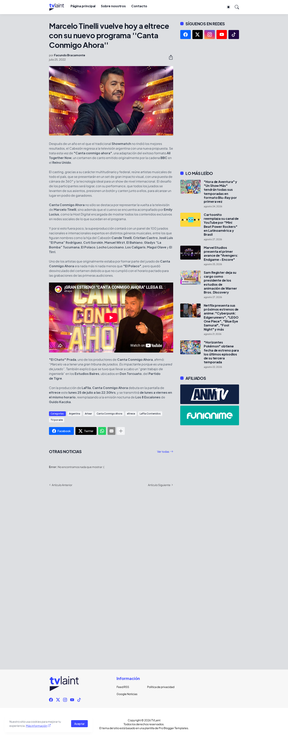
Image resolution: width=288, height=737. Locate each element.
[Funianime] (209, 415)
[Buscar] (235, 7)
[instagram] (209, 34)
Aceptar (79, 723)
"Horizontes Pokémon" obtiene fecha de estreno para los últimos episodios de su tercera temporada (221, 352)
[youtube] (221, 34)
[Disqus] (111, 547)
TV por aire (57, 419)
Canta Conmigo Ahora (109, 413)
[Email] (111, 431)
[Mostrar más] (121, 431)
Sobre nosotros (113, 6)
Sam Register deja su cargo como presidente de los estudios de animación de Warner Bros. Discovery (220, 282)
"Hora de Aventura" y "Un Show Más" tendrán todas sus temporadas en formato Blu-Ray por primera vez (220, 192)
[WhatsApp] (102, 431)
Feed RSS (123, 687)
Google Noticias (127, 694)
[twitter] (197, 34)
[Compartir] (169, 57)
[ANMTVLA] (209, 394)
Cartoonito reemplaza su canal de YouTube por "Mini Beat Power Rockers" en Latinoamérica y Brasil (221, 225)
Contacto (139, 6)
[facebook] (185, 34)
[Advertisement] (209, 105)
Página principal (83, 6)
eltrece (131, 413)
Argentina (74, 413)
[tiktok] (233, 34)
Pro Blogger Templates (173, 728)
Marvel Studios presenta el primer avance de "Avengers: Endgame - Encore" (221, 254)
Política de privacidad (159, 687)
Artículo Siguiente (159, 485)
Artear (88, 413)
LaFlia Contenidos (150, 413)
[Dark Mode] (226, 7)
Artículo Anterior (62, 485)
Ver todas (163, 451)
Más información (36, 725)
